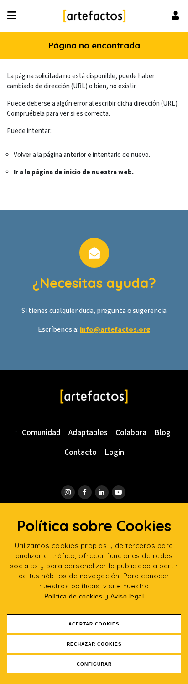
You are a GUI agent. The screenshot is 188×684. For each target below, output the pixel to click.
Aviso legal (127, 596)
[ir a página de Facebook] (85, 492)
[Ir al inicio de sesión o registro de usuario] (175, 15)
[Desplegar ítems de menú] (14, 16)
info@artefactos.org (115, 329)
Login (114, 452)
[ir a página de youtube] (118, 492)
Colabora (130, 432)
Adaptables (88, 432)
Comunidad (41, 432)
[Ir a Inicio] (94, 16)
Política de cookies (74, 596)
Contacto (80, 452)
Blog (162, 432)
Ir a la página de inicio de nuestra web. (74, 172)
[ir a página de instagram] (68, 492)
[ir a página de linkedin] (102, 492)
